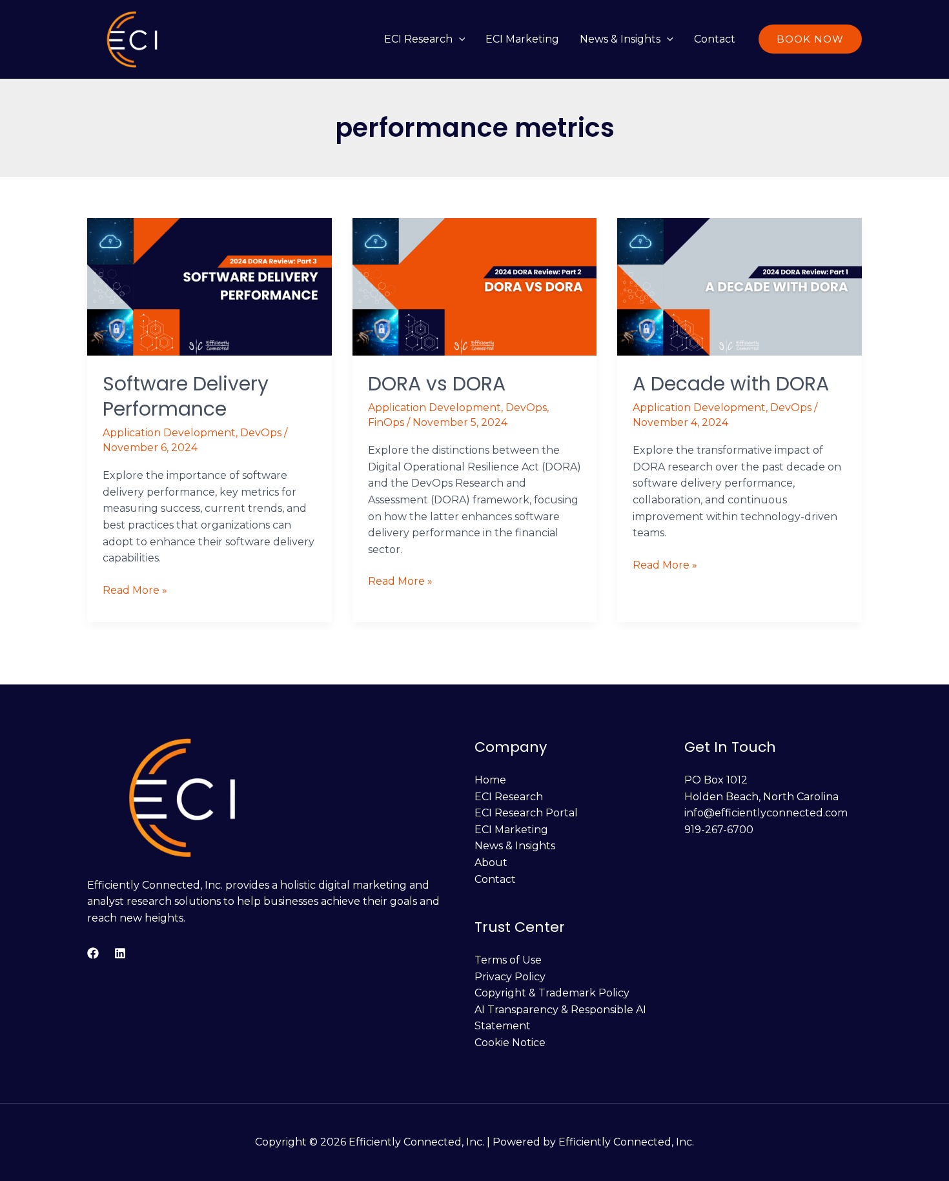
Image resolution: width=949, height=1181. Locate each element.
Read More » (135, 589)
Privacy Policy (510, 977)
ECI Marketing (522, 39)
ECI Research (418, 39)
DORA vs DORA (436, 384)
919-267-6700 (718, 829)
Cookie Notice (510, 1042)
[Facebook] (93, 953)
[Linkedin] (120, 953)
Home (490, 780)
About (490, 862)
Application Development (169, 433)
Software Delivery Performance (186, 396)
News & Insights (620, 39)
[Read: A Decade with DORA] (739, 285)
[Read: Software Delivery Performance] (209, 285)
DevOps (260, 433)
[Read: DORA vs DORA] (474, 285)
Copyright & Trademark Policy (551, 993)
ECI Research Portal (526, 813)
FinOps (386, 422)
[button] (459, 39)
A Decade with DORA (731, 384)
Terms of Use (508, 960)
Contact (714, 39)
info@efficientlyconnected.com (766, 813)
